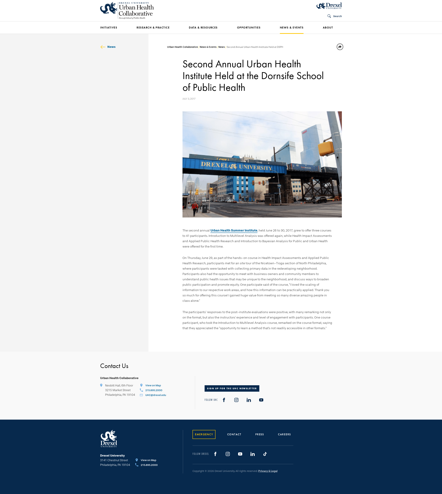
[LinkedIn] (249, 400)
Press (259, 434)
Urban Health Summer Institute (233, 230)
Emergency (204, 434)
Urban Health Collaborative (182, 47)
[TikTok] (265, 454)
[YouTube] (261, 400)
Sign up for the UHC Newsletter (232, 388)
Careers (284, 434)
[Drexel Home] (329, 5)
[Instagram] (236, 400)
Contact (234, 434)
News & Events (208, 47)
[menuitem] (113, 28)
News (111, 47)
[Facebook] (224, 400)
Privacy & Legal (267, 471)
